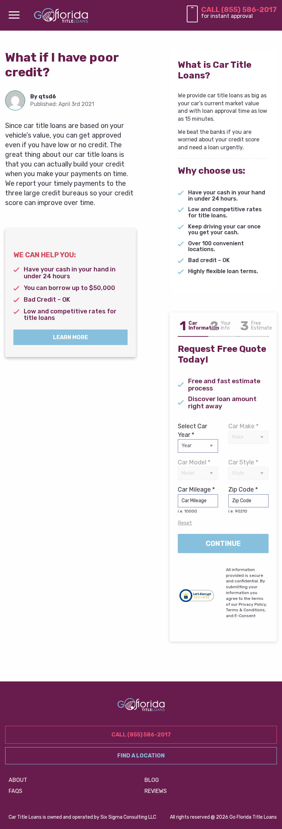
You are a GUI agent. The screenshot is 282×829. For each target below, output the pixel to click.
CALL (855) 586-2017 (239, 9)
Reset (185, 523)
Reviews (155, 791)
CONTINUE (223, 543)
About (18, 780)
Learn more (70, 337)
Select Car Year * (192, 430)
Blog (151, 780)
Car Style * (243, 462)
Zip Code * (243, 500)
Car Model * (194, 462)
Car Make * (243, 426)
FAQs (15, 791)
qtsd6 (47, 96)
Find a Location (141, 755)
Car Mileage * (196, 500)
